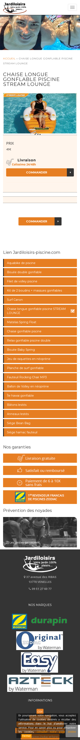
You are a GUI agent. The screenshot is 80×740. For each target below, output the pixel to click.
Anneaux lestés (18, 414)
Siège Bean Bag (18, 423)
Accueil (9, 58)
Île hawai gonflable (20, 395)
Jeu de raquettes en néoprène (28, 359)
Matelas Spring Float (21, 322)
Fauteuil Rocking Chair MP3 (27, 377)
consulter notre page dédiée (56, 731)
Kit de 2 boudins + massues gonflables (34, 290)
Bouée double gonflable (24, 272)
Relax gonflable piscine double (28, 340)
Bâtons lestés (16, 405)
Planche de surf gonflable (25, 368)
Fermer (26, 736)
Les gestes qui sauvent (24, 542)
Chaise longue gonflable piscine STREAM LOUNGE (36, 311)
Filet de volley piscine (22, 281)
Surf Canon (15, 300)
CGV (40, 711)
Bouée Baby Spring (21, 350)
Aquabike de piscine (21, 263)
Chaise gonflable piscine (24, 331)
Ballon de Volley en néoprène (28, 386)
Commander (36, 172)
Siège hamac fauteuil (22, 432)
